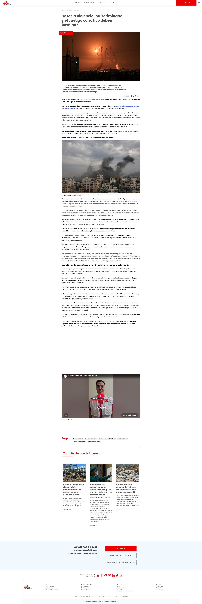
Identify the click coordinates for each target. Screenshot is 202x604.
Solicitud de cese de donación (125, 591)
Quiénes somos (50, 586)
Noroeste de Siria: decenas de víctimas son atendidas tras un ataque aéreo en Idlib (126, 488)
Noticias (76, 10)
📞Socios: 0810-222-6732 (121, 597)
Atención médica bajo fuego (107, 439)
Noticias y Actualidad (87, 585)
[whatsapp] (121, 575)
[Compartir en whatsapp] (135, 96)
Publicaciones (85, 588)
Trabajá (158, 585)
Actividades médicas (91, 439)
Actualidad (69, 10)
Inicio (63, 10)
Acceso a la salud (78, 439)
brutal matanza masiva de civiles (93, 99)
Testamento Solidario (122, 588)
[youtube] (105, 575)
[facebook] (102, 575)
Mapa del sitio (113, 601)
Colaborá (119, 585)
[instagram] (98, 575)
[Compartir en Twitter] (133, 96)
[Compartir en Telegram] (137, 96)
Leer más (65, 509)
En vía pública (159, 589)
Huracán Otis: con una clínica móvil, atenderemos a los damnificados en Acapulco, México (73, 489)
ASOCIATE (186, 3)
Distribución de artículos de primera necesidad (87, 441)
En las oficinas (159, 588)
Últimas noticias (85, 586)
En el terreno (159, 586)
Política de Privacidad (103, 601)
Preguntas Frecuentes (91, 601)
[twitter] (109, 575)
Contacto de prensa (86, 589)
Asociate (121, 548)
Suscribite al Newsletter (120, 555)
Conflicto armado (122, 439)
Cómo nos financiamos (52, 589)
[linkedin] (113, 575)
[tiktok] (117, 575)
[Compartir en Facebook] (131, 96)
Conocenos (49, 585)
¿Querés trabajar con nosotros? (120, 562)
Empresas (119, 589)
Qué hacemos (49, 588)
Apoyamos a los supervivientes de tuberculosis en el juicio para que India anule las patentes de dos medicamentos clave (101, 490)
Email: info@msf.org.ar (105, 597)
